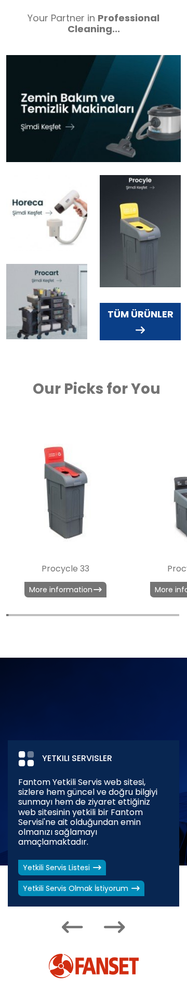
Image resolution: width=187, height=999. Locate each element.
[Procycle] (140, 231)
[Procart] (46, 302)
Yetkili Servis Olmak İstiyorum (76, 888)
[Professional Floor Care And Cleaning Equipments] (93, 108)
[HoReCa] (46, 213)
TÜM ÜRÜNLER (140, 314)
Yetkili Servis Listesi (57, 867)
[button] (72, 927)
